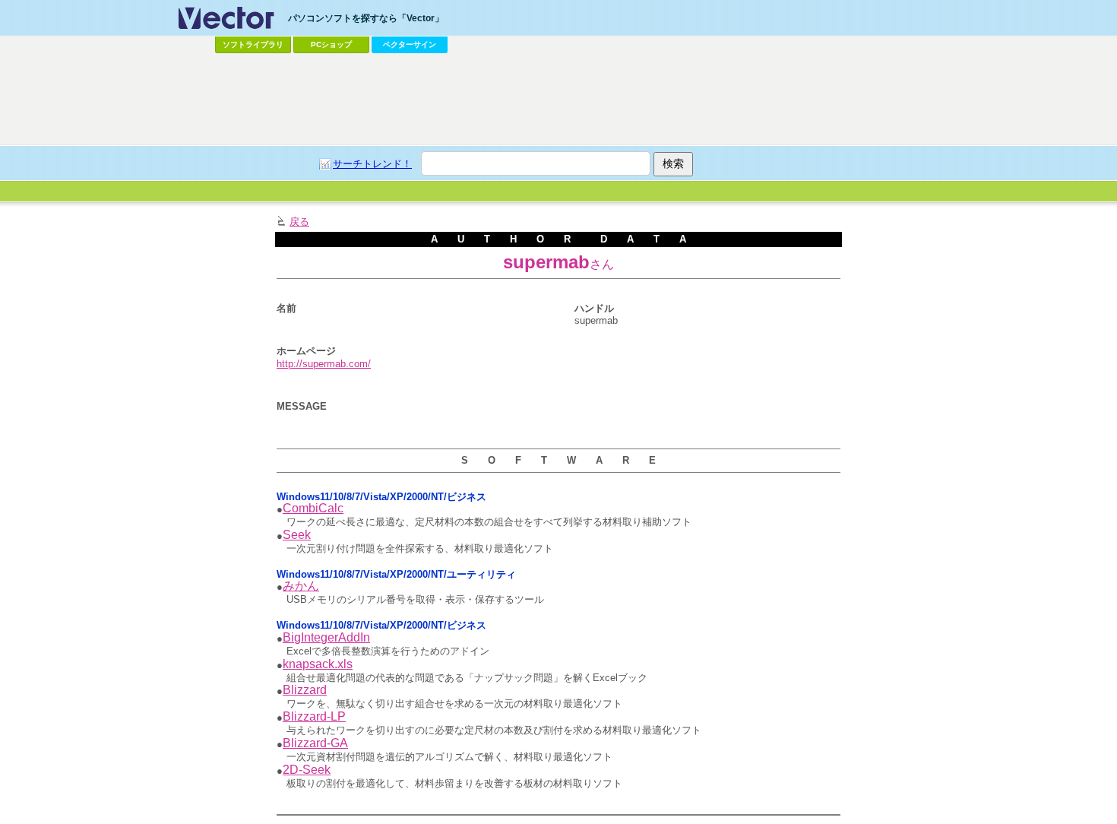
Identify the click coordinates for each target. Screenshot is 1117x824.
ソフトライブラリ (253, 44)
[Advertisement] (558, 99)
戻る (299, 221)
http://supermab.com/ (324, 363)
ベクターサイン (409, 44)
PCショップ (331, 44)
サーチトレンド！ (372, 164)
